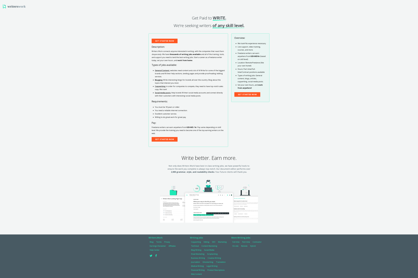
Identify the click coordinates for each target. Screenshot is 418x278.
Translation (221, 262)
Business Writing (198, 258)
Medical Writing (197, 266)
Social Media (209, 250)
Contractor (257, 242)
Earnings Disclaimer (158, 246)
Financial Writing (198, 270)
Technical (195, 246)
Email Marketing (197, 254)
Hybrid (253, 246)
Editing (206, 242)
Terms (159, 242)
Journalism (195, 262)
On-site (235, 246)
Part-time (246, 242)
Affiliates (172, 246)
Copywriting (196, 242)
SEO (213, 242)
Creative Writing (214, 258)
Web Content (196, 274)
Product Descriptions (216, 270)
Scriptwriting (212, 254)
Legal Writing (211, 266)
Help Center (154, 250)
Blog (151, 242)
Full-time (235, 242)
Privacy (167, 242)
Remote (244, 246)
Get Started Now (164, 41)
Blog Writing (196, 250)
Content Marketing (209, 246)
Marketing (222, 242)
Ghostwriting (208, 262)
